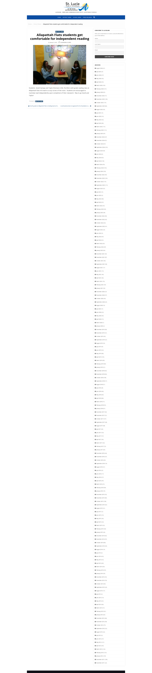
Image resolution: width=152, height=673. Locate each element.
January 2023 (99, 212)
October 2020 (99, 298)
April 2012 (98, 645)
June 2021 (98, 271)
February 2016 (100, 487)
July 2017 (98, 429)
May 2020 (98, 315)
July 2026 (98, 71)
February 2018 (100, 405)
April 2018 (98, 398)
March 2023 (99, 205)
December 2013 (100, 577)
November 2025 (100, 99)
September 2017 (100, 422)
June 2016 (98, 474)
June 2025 (98, 116)
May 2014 (98, 559)
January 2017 (99, 449)
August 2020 (99, 305)
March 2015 (99, 525)
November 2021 (100, 257)
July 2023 (98, 192)
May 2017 (98, 436)
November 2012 (100, 621)
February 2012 (100, 652)
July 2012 (98, 635)
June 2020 (98, 312)
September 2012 (100, 628)
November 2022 (100, 219)
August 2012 (99, 632)
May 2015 (98, 518)
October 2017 (99, 419)
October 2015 (99, 501)
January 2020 (99, 326)
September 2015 (100, 504)
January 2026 (99, 92)
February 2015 (100, 529)
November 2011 (100, 663)
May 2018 (98, 394)
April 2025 (98, 123)
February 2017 (100, 446)
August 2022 (99, 229)
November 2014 (100, 539)
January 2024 (99, 171)
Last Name (97, 44)
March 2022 (99, 243)
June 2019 (98, 350)
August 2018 (99, 384)
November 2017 (100, 415)
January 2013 (99, 614)
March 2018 (99, 401)
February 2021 (100, 284)
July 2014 (98, 553)
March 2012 (99, 649)
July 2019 (98, 346)
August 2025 (99, 109)
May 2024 (98, 157)
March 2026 (99, 85)
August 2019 (99, 343)
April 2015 (98, 522)
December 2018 (100, 370)
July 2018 (98, 388)
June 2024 (98, 154)
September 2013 (100, 587)
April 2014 (98, 563)
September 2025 (100, 106)
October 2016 (99, 460)
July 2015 (98, 511)
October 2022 (99, 223)
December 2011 (100, 659)
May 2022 (98, 236)
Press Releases (87, 17)
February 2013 (100, 611)
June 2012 (98, 639)
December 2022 (100, 216)
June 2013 (98, 597)
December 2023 (100, 174)
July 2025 (98, 113)
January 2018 (99, 408)
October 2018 (99, 377)
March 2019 (99, 360)
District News (67, 17)
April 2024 (98, 161)
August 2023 (99, 188)
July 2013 (98, 594)
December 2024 (100, 137)
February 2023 (100, 209)
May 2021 (98, 274)
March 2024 (99, 164)
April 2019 (98, 357)
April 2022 (98, 240)
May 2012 (98, 642)
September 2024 (100, 147)
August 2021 (99, 267)
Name (96, 38)
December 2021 (100, 254)
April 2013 (98, 604)
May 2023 (98, 199)
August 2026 (99, 68)
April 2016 (98, 480)
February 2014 (100, 570)
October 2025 (99, 102)
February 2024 (100, 168)
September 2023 (100, 185)
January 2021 (99, 288)
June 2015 (98, 515)
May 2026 (98, 78)
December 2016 (100, 453)
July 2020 (98, 309)
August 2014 (99, 549)
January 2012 (99, 656)
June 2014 (98, 556)
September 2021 (100, 264)
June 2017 (98, 432)
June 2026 (98, 75)
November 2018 (100, 374)
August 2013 (99, 590)
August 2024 (99, 150)
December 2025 (100, 95)
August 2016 (99, 467)
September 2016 (100, 463)
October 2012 (99, 625)
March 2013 (99, 608)
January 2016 (99, 491)
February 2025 (100, 130)
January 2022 (99, 250)
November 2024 (100, 140)
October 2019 (99, 336)
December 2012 (100, 618)
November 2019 (100, 333)
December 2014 (100, 535)
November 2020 (100, 295)
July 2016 (98, 470)
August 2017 (99, 425)
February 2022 (100, 247)
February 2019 (100, 364)
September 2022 (100, 226)
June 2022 (98, 233)
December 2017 (100, 412)
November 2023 (100, 178)
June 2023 (98, 195)
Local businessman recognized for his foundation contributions (75, 106)
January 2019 (99, 367)
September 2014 (100, 546)
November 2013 (100, 580)
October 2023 (99, 181)
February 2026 (100, 89)
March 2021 (99, 281)
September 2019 (100, 339)
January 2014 (99, 573)
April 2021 (98, 278)
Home (59, 17)
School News (77, 17)
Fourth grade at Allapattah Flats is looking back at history (44, 106)
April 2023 (98, 202)
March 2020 (99, 322)
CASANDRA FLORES (66, 42)
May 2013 (98, 601)
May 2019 (98, 353)
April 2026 (98, 82)
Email (96, 50)
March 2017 (99, 443)
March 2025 (99, 126)
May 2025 (98, 120)
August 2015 (99, 508)
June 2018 (98, 391)
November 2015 (100, 498)
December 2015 (100, 494)
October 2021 (99, 260)
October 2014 (99, 542)
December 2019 (100, 329)
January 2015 (99, 532)
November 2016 (100, 456)
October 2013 (99, 584)
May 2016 (98, 477)
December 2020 (100, 291)
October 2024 (99, 144)
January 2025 (99, 133)
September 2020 (100, 302)
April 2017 (98, 439)
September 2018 (100, 381)
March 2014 (99, 566)
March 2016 (99, 484)
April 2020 (98, 319)
